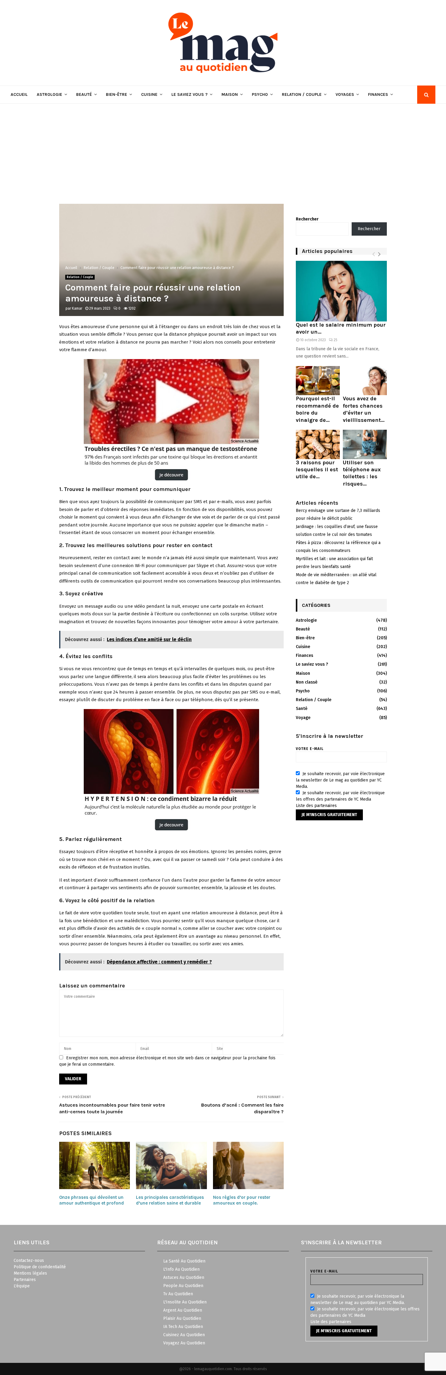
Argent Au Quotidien (182, 1310)
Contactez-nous (29, 1260)
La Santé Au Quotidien (184, 1261)
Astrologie (49, 94)
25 (335, 340)
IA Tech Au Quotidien (183, 1326)
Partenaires (25, 1279)
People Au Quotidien (183, 1285)
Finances (378, 94)
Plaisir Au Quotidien (182, 1318)
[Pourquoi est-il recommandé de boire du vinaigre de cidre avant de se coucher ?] (318, 380)
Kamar (77, 308)
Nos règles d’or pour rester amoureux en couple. (241, 1200)
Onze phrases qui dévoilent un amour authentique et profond (91, 1200)
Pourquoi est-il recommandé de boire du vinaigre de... (317, 409)
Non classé (306, 682)
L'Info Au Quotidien (181, 1269)
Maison (229, 94)
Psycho (260, 94)
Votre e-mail (309, 749)
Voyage (303, 717)
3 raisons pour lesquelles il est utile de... (317, 469)
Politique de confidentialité (40, 1266)
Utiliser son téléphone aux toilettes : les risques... (362, 473)
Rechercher (307, 219)
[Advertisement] (223, 149)
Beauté (84, 94)
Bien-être (116, 94)
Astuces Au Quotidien (183, 1277)
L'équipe (22, 1286)
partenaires (325, 805)
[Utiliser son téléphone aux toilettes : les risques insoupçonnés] (365, 444)
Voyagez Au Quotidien (184, 1343)
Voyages (345, 94)
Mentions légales (30, 1273)
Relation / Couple (302, 94)
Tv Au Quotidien (178, 1293)
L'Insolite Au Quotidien (185, 1302)
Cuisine (149, 94)
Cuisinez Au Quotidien (184, 1334)
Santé (301, 708)
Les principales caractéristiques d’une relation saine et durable (170, 1200)
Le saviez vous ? (189, 94)
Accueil (19, 94)
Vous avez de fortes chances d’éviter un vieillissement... (363, 409)
